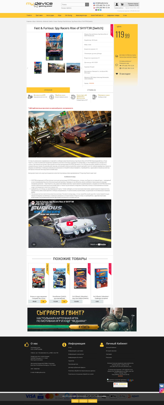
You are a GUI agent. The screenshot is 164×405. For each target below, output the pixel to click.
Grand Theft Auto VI (97, 15)
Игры (59, 15)
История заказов (111, 351)
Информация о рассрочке (76, 354)
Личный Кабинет (111, 347)
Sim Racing (68, 15)
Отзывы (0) (91, 90)
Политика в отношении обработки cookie (81, 374)
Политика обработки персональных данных (81, 371)
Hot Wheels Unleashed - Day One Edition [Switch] (80, 297)
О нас (125, 15)
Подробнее (92, 401)
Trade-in (29, 15)
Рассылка (109, 357)
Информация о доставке (75, 351)
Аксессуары (50, 15)
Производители (73, 364)
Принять (75, 401)
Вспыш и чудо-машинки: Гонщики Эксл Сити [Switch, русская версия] (38, 298)
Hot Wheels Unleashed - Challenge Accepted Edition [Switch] (101, 298)
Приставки (39, 15)
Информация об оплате (75, 357)
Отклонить (83, 401)
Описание (48, 90)
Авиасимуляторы (81, 15)
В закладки (124, 73)
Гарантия (71, 361)
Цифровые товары (113, 15)
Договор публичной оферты (76, 367)
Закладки (109, 354)
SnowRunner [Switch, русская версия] (59, 297)
